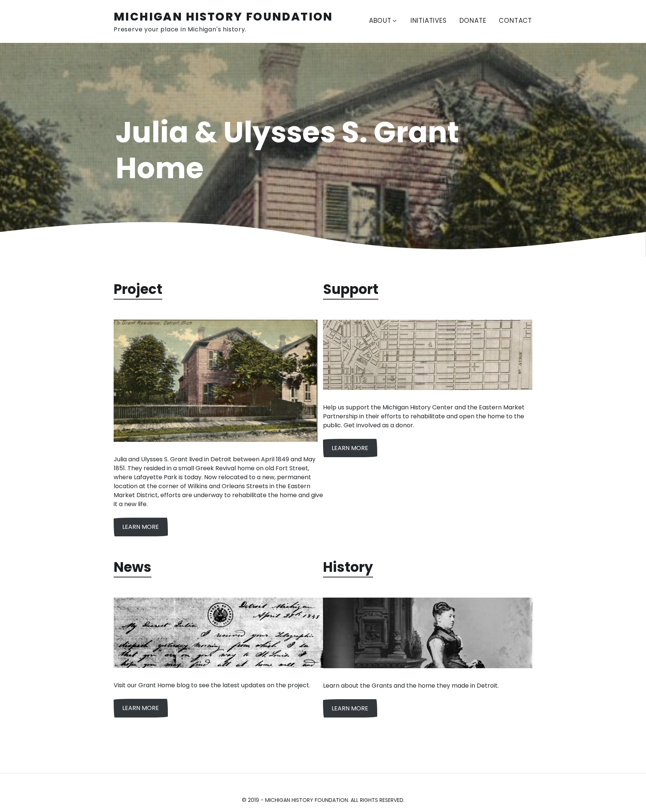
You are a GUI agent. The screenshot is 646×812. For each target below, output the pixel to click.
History (348, 567)
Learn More (140, 527)
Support (350, 289)
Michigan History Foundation (223, 17)
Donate (472, 20)
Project (138, 289)
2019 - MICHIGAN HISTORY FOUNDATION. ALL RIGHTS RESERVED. (326, 800)
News (132, 567)
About (380, 20)
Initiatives (428, 20)
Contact (515, 20)
